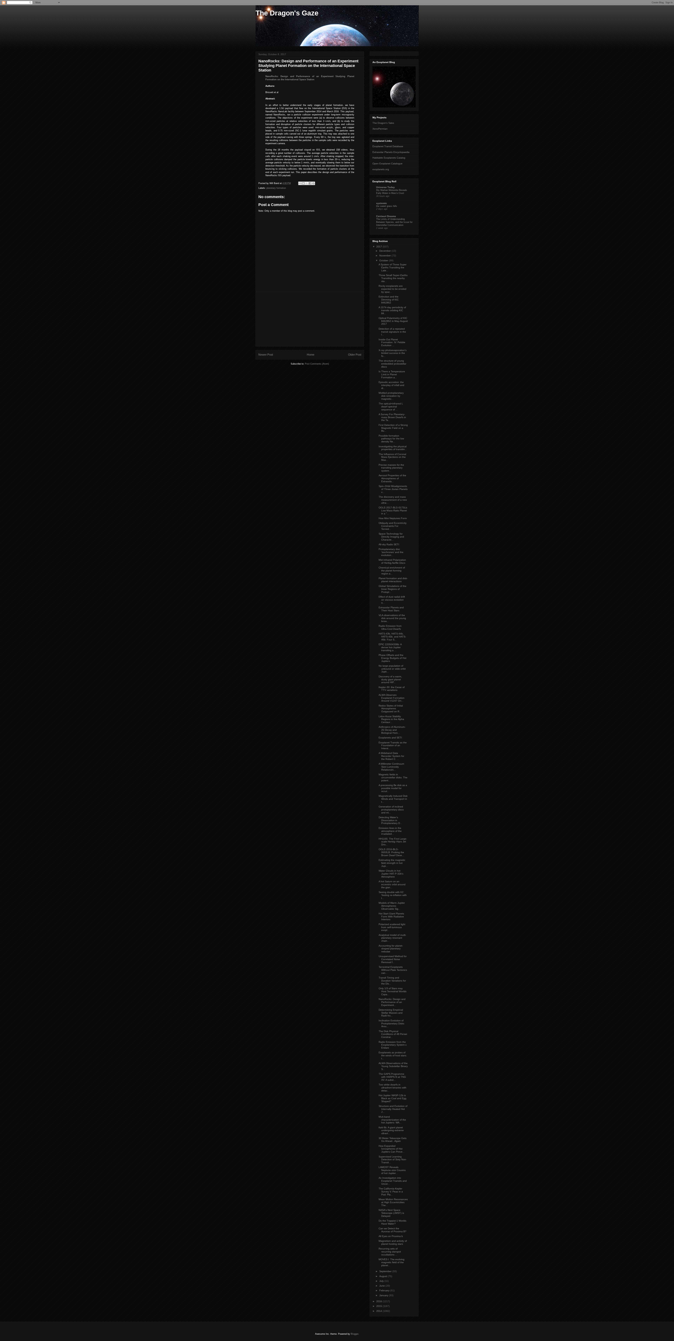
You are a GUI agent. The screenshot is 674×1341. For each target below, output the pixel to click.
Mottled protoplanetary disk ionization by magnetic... (391, 395)
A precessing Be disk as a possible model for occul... (393, 788)
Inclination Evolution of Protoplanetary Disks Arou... (391, 1023)
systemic (381, 203)
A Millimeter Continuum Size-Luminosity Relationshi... (391, 766)
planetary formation (276, 188)
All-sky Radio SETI (389, 544)
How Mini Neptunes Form (393, 518)
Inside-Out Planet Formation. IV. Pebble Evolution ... (392, 342)
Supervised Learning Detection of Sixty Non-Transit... (393, 1159)
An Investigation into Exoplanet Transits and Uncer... (393, 1180)
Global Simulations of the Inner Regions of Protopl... (392, 589)
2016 (379, 1301)
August (383, 1276)
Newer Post (265, 354)
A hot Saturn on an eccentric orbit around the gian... (392, 884)
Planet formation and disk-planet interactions (393, 580)
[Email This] (300, 183)
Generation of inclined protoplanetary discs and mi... (391, 809)
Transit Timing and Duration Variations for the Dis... (392, 980)
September (385, 1271)
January (384, 1295)
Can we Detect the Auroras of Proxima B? (392, 1230)
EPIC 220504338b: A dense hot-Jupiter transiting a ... (390, 647)
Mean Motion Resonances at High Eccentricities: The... (393, 1202)
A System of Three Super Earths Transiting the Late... (393, 267)
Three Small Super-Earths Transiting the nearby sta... (393, 278)
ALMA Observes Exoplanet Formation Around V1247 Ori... (391, 698)
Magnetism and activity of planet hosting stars (393, 1242)
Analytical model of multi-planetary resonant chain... (392, 938)
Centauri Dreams (386, 216)
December (385, 250)
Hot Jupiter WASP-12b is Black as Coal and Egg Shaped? (392, 1098)
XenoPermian (380, 128)
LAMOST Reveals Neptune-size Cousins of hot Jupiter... (392, 1170)
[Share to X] (306, 183)
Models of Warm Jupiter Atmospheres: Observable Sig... (392, 905)
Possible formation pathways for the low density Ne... (391, 438)
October (384, 260)
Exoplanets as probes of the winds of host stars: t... (393, 1055)
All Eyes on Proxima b (391, 1236)
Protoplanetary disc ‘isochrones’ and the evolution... (391, 552)
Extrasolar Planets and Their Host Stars (391, 609)
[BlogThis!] (303, 183)
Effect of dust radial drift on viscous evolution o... (392, 599)
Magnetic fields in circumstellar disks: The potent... (393, 777)
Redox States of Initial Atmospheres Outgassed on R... (391, 708)
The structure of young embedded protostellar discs (392, 363)
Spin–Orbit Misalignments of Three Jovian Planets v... (393, 489)
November (385, 255)
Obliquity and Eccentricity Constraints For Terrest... (393, 526)
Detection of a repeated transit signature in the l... (392, 331)
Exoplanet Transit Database (387, 146)
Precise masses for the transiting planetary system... (391, 467)
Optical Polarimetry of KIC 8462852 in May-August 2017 (393, 321)
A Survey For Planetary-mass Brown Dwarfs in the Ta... (392, 417)
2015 (379, 1306)
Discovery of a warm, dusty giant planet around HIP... (390, 679)
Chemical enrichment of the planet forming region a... (392, 570)
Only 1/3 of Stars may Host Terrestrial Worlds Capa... (393, 991)
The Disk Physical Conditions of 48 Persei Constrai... (393, 1034)
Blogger (354, 1334)
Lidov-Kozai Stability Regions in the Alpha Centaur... (391, 719)
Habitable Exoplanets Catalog (388, 157)
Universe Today (385, 187)
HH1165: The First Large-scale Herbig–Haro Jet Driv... (393, 841)
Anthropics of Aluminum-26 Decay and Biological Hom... (392, 729)
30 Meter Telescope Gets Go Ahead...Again (393, 1140)
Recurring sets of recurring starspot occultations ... (390, 1251)
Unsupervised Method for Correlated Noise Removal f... (393, 959)
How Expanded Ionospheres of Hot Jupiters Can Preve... (392, 1148)
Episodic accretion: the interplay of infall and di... (391, 385)
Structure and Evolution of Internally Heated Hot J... (393, 1109)
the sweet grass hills (386, 206)
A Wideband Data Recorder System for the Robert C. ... (391, 756)
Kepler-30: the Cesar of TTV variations (392, 689)
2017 (379, 246)
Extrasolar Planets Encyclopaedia (390, 152)
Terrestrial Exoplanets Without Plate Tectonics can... (393, 970)
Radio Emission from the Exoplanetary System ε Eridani (393, 1045)
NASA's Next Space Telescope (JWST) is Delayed (391, 1213)
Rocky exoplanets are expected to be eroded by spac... (392, 288)
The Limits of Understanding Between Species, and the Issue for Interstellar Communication (394, 222)
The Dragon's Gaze (287, 13)
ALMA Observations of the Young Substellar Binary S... (393, 1066)
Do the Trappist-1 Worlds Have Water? (392, 1222)
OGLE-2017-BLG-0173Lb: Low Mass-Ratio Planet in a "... (393, 510)
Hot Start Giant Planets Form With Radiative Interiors (391, 916)
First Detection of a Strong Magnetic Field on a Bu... (393, 428)
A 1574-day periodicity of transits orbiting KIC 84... (392, 310)
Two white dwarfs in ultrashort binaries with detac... (392, 1087)
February (384, 1290)
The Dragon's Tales (383, 123)
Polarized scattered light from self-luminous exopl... (392, 927)
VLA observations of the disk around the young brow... (392, 618)
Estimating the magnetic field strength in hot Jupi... (392, 863)
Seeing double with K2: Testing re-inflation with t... (393, 895)
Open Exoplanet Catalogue (387, 163)
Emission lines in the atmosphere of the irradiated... (390, 831)
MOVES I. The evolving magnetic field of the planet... (391, 1262)
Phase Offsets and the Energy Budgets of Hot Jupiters (392, 658)
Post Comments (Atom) (317, 363)
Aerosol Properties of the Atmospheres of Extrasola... (392, 478)
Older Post (354, 354)
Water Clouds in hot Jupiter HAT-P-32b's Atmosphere (391, 873)
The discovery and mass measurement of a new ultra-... (393, 499)
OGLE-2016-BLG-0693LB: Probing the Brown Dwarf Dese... (391, 852)
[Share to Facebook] (310, 183)
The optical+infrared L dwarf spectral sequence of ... (391, 406)
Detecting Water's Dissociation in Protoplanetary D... (390, 820)
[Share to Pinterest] (313, 183)
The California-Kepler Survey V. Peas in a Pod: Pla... (391, 1191)
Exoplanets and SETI (390, 737)
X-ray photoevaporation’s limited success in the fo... (393, 353)
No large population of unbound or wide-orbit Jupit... (392, 668)
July (381, 1281)
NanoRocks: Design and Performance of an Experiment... (392, 1002)
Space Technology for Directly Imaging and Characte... (391, 536)
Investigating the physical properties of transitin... (393, 448)
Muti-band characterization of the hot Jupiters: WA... (392, 1119)
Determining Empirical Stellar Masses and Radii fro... (391, 1012)
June (382, 1285)
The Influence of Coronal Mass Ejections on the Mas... (392, 457)
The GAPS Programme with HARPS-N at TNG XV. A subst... (392, 1076)
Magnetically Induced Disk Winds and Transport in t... (393, 798)
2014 (379, 1311)
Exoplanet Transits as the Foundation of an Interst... (393, 745)
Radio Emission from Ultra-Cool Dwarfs (390, 627)
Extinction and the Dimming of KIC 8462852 (389, 299)
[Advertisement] (309, 319)
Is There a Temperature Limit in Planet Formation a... (392, 374)
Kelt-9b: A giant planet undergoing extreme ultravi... (391, 1130)
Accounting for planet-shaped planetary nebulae (391, 948)
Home (310, 354)
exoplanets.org (380, 169)
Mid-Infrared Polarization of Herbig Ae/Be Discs (392, 561)
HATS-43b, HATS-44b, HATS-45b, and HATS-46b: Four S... (392, 636)
